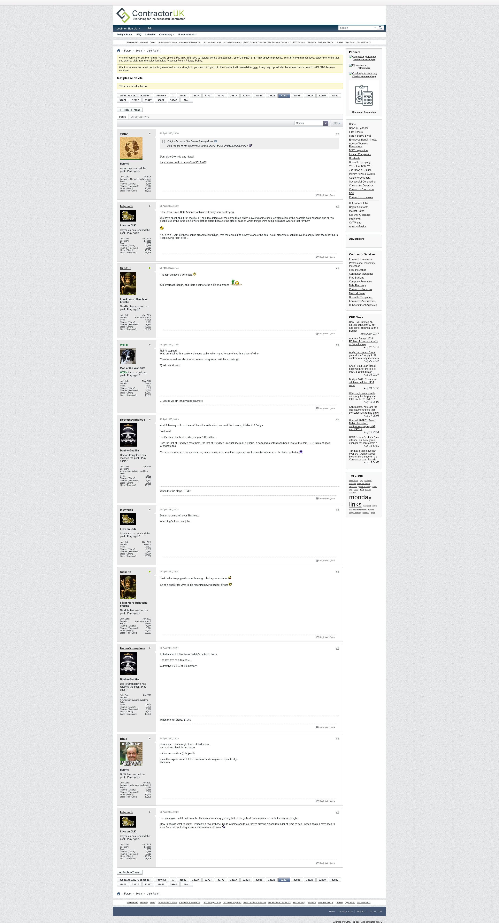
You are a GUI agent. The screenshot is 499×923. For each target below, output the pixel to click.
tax (350, 510)
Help (149, 28)
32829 (309, 95)
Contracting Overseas (361, 185)
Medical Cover (357, 293)
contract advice (363, 484)
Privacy (361, 911)
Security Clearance (360, 214)
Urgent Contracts (358, 207)
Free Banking (356, 277)
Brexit (152, 42)
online (374, 506)
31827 (183, 95)
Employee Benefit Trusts (363, 139)
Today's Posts (125, 34)
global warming (364, 487)
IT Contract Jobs (358, 203)
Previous (161, 95)
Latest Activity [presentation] (140, 117)
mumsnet (367, 506)
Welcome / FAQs (325, 42)
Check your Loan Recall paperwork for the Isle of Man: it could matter (362, 368)
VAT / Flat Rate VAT (360, 166)
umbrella (366, 513)
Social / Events (364, 42)
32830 (322, 95)
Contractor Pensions (360, 289)
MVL (351, 193)
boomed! (368, 481)
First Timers (356, 131)
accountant (353, 481)
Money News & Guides (362, 173)
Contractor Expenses (361, 197)
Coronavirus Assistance (189, 42)
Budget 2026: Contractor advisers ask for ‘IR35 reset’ (363, 382)
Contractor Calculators (361, 189)
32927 (135, 100)
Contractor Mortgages (361, 273)
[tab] (122, 116)
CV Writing (355, 222)
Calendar (150, 34)
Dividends (354, 158)
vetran (124, 133)
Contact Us (346, 911)
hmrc (356, 489)
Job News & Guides (360, 169)
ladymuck (126, 206)
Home (352, 124)
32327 (195, 95)
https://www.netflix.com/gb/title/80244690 (183, 162)
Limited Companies (360, 154)
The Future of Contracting (279, 42)
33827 (160, 100)
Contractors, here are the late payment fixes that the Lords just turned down (364, 409)
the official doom (360, 510)
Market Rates (356, 210)
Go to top (376, 911)
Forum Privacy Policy (190, 60)
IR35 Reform (298, 42)
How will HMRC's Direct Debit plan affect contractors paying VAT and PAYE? (362, 425)
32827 (284, 95)
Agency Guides (357, 226)
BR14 (123, 738)
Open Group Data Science (180, 212)
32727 (208, 95)
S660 (360, 135)
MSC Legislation (358, 150)
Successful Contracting (362, 181)
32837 (335, 95)
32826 (271, 95)
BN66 (368, 135)
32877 (122, 100)
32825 (259, 95)
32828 (297, 95)
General (144, 42)
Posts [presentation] (122, 117)
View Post (215, 141)
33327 (148, 100)
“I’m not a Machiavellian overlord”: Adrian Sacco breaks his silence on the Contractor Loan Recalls (363, 455)
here (255, 67)
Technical (312, 42)
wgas (373, 513)
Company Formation (360, 281)
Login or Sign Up (127, 28)
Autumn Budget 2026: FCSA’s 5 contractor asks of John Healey (363, 341)
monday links (360, 501)
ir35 (362, 489)
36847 (173, 100)
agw (361, 481)
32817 (233, 95)
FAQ (138, 34)
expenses (353, 487)
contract (352, 484)
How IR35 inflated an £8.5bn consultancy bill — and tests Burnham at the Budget (363, 326)
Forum (127, 50)
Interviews (355, 218)
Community (165, 34)
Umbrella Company (360, 162)
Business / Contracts (167, 42)
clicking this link (176, 57)
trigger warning (355, 513)
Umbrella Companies (232, 42)
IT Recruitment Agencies (363, 305)
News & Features (359, 127)
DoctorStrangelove (132, 419)
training (371, 510)
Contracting (132, 42)
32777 (221, 95)
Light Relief (350, 42)
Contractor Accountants (362, 301)
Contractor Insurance (361, 259)
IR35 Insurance (357, 269)
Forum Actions (186, 34)
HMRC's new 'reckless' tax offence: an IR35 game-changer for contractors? (364, 440)
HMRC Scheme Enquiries (254, 42)
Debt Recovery (357, 285)
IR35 (351, 135)
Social (340, 42)
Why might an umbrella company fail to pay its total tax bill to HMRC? (362, 396)
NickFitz (125, 268)
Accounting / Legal (212, 42)
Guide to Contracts (359, 177)
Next (186, 100)
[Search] (380, 27)
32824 (246, 95)
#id (337, 133)
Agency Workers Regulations (358, 145)
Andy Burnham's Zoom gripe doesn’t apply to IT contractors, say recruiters (364, 355)
